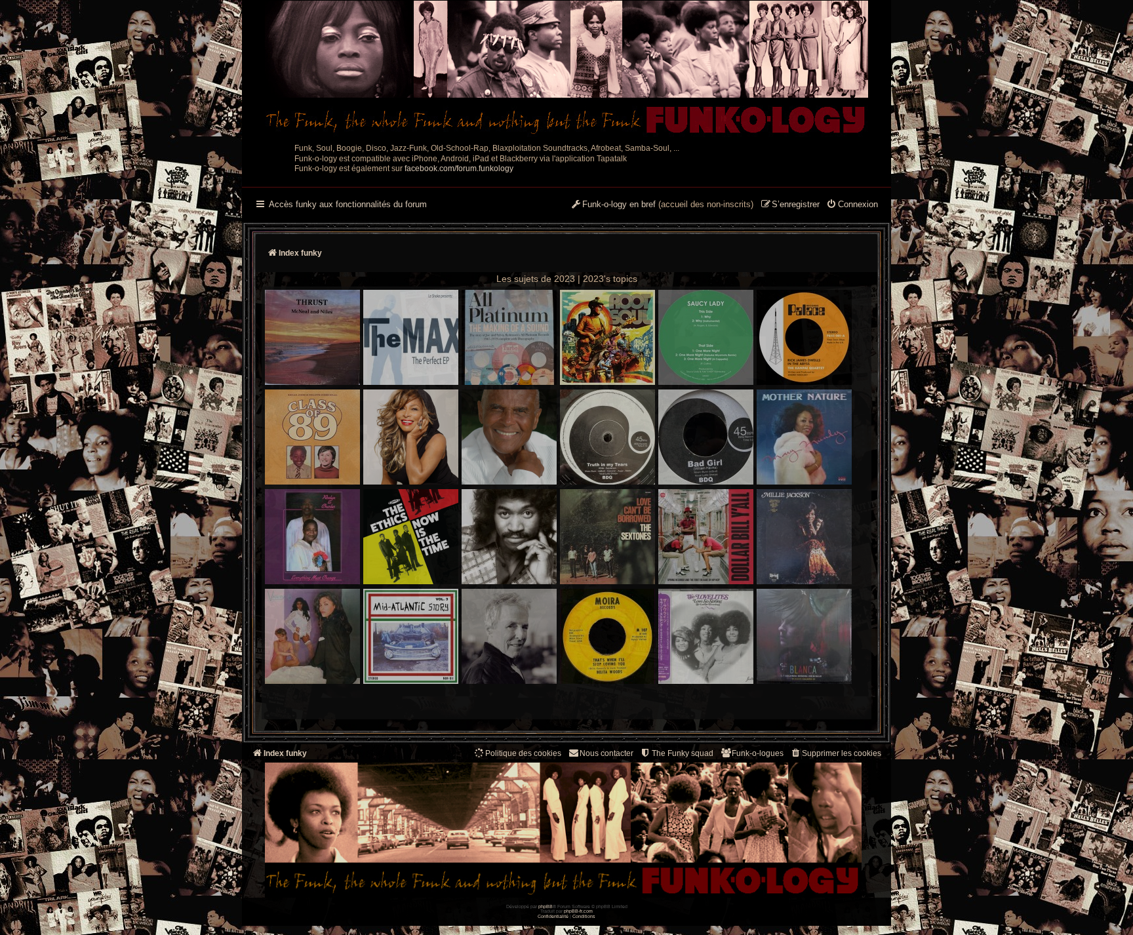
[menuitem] (852, 205)
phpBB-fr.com (578, 911)
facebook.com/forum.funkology (459, 168)
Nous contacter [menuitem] (606, 753)
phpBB (545, 906)
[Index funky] (566, 69)
